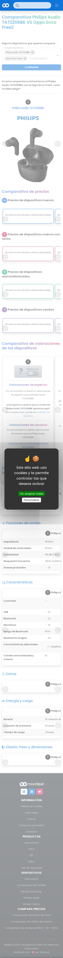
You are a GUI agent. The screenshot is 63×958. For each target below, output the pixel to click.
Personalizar (31, 500)
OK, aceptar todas (31, 494)
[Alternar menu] (56, 5)
